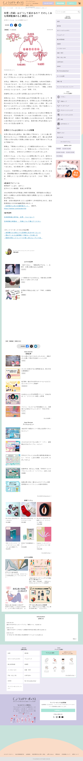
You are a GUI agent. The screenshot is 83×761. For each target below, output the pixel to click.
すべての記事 (47, 418)
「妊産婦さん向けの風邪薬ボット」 (17, 206)
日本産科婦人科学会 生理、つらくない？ (19, 217)
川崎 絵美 (13, 29)
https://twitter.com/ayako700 (15, 208)
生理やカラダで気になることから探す (67, 653)
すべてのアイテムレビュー (43, 496)
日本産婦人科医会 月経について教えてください (22, 221)
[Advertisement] (28, 323)
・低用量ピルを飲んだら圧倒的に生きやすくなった (22, 232)
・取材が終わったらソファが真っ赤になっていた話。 (23, 238)
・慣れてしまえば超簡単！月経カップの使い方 (21, 235)
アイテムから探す (50, 652)
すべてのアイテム (46, 552)
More (74, 638)
